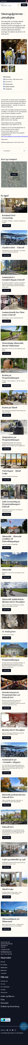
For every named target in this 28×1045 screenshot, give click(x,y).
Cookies (3, 989)
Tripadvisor (8, 89)
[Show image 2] (12, 68)
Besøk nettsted (9, 86)
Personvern (4, 992)
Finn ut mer (6, 225)
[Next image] (24, 51)
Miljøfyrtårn (4, 967)
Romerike (4, 1003)
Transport (3, 973)
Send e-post (9, 84)
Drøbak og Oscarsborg (10, 1006)
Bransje (3, 962)
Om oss (3, 984)
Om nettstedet (5, 987)
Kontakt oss (4, 981)
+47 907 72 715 (5, 949)
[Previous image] (4, 51)
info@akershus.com (6, 952)
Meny (24, 5)
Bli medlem (4, 964)
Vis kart (14, 174)
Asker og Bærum (7, 996)
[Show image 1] (4, 68)
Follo (3, 1000)
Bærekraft (3, 970)
